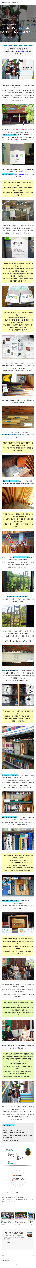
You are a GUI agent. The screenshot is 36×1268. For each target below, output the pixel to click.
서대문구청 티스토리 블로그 (10, 2)
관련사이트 (4, 1255)
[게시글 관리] (10, 1192)
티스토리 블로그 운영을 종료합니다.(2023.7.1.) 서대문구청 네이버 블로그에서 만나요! (14, 1237)
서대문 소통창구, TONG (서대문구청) (11, 1258)
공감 (3, 1261)
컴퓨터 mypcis (6, 1264)
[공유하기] (8, 1192)
